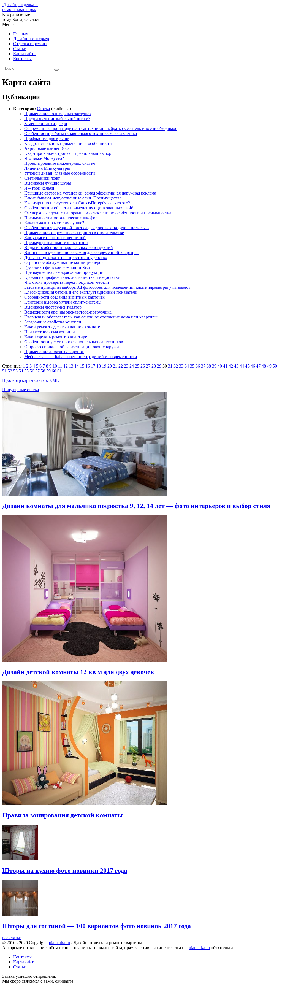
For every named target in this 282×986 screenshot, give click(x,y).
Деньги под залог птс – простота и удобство (65, 257)
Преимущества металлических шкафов (60, 217)
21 (115, 366)
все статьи (11, 937)
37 (203, 366)
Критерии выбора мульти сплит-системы (62, 302)
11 (60, 366)
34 (187, 366)
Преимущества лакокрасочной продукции (64, 272)
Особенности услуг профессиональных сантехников (73, 341)
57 (37, 371)
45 (247, 366)
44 (242, 366)
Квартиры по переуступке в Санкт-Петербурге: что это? (77, 203)
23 (126, 366)
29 (159, 366)
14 (76, 366)
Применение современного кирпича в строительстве (74, 232)
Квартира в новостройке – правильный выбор (67, 153)
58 (43, 371)
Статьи (19, 48)
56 (32, 371)
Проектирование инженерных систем (59, 163)
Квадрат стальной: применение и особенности (68, 143)
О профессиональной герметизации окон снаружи (71, 346)
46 (253, 366)
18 (98, 366)
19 (104, 366)
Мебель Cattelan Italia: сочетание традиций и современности (80, 356)
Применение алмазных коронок (54, 351)
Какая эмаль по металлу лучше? (54, 222)
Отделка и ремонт (30, 43)
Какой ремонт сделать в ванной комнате (62, 327)
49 (269, 366)
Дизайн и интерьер (31, 38)
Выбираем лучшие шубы (47, 183)
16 (87, 366)
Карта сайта (24, 53)
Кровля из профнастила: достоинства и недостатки (72, 277)
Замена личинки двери (45, 123)
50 (275, 366)
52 (10, 371)
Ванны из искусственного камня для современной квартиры (81, 252)
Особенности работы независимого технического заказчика (80, 133)
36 (198, 366)
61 (59, 371)
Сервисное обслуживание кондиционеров (64, 262)
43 (236, 366)
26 (142, 366)
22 (120, 366)
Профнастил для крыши (46, 138)
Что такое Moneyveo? (44, 158)
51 (4, 371)
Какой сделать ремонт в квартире (55, 336)
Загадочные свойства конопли (52, 322)
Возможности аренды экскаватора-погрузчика (68, 312)
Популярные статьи (20, 389)
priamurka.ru (59, 942)
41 (225, 366)
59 (48, 371)
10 (55, 366)
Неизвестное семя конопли (49, 331)
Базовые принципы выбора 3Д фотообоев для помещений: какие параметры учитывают (107, 287)
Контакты (22, 58)
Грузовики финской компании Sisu (57, 267)
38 (209, 366)
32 (175, 366)
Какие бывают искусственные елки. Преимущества (72, 198)
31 (170, 366)
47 (258, 366)
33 (181, 366)
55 (26, 371)
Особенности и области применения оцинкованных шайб (78, 208)
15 (82, 366)
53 (15, 371)
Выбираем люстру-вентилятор (53, 307)
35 (192, 366)
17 (93, 366)
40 (220, 366)
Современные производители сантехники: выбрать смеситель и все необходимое (100, 128)
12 (65, 366)
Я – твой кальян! (40, 188)
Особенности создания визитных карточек (64, 297)
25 (137, 366)
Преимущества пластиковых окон (56, 242)
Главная (20, 33)
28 (153, 366)
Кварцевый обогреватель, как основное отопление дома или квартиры (91, 317)
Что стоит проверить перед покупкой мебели (66, 282)
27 (148, 366)
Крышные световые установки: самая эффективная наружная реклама (90, 193)
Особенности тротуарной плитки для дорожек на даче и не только (86, 227)
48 (264, 366)
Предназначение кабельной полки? (57, 118)
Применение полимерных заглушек (57, 113)
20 (109, 366)
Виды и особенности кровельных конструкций (68, 247)
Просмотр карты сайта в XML (30, 380)
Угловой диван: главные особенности (59, 173)
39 (214, 366)
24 (131, 366)
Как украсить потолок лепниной (55, 237)
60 (54, 371)
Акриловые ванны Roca (46, 148)
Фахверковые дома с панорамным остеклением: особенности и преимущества (97, 212)
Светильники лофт (42, 178)
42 (231, 366)
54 (21, 371)
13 (71, 366)
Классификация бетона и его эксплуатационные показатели (80, 292)
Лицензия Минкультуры (47, 168)
